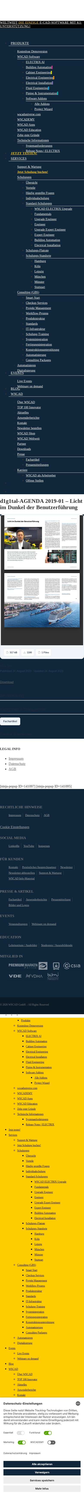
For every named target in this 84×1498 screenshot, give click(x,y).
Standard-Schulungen (37, 1176)
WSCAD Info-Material (22, 878)
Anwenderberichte (36, 899)
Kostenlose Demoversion (30, 1025)
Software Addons (35, 1072)
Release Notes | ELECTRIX (40, 1124)
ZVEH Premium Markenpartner (28, 966)
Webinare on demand (44, 924)
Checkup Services (35, 1275)
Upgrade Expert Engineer (47, 1202)
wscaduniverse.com (27, 1088)
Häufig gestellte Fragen (38, 1166)
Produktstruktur (34, 1291)
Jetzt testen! (14, 1129)
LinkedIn (14, 846)
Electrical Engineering (37, 1051)
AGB (12, 769)
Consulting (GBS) (26, 1265)
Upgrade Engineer (43, 1192)
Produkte (25, 1020)
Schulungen (23, 1150)
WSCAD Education (27, 1103)
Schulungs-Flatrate (35, 1223)
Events (12, 1348)
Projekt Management (36, 1280)
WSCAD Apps (25, 1098)
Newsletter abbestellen (22, 872)
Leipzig (38, 1244)
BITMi (53, 976)
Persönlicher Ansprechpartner (39, 867)
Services (13, 1134)
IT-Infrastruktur (34, 1301)
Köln (37, 1238)
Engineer (39, 1197)
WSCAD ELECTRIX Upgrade (50, 1181)
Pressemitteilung (61, 899)
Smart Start (31, 1270)
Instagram (44, 846)
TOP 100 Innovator (27, 1379)
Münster (38, 1254)
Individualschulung (35, 1171)
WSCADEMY (25, 1093)
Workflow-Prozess (35, 1285)
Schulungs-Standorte (36, 1228)
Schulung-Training (35, 1306)
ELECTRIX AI (33, 1036)
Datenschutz (17, 764)
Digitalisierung (24, 1343)
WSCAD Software (27, 1030)
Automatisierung (34, 1327)
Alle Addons (40, 1077)
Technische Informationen (30, 1114)
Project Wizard (42, 1082)
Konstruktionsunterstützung (40, 1322)
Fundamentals (41, 1186)
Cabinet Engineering (36, 1046)
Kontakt (13, 867)
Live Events (23, 1353)
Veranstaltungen (18, 924)
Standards (31, 1296)
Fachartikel (10, 721)
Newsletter (66, 867)
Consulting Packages (36, 1332)
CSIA (72, 966)
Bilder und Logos (19, 905)
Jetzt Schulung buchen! (29, 1145)
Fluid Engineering (35, 1062)
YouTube (28, 846)
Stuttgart (38, 1259)
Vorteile (30, 1160)
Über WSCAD (25, 1374)
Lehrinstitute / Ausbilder (23, 945)
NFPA (56, 966)
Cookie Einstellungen (14, 827)
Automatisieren (25, 1337)
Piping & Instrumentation (39, 1067)
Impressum (16, 758)
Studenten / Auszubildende (57, 945)
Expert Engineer (42, 1207)
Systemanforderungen (37, 1119)
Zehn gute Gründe (26, 1108)
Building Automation (36, 1041)
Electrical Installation (36, 1056)
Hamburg (39, 1233)
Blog (11, 1363)
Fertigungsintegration (37, 1317)
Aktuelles (22, 1384)
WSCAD (13, 1369)
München (39, 1249)
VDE (15, 976)
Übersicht (31, 1155)
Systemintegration (35, 1311)
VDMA (34, 976)
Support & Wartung (50, 872)
